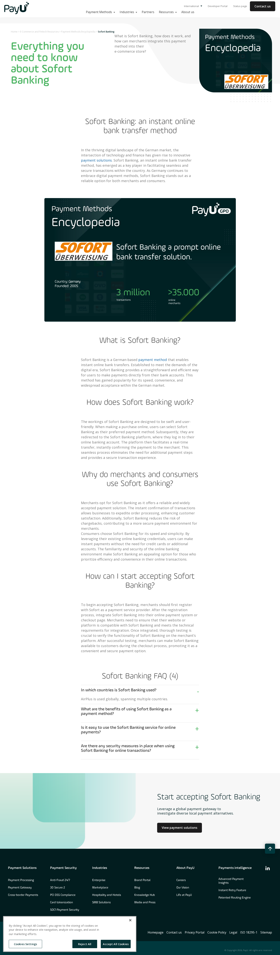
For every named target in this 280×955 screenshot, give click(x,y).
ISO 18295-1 (248, 932)
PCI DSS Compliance (62, 895)
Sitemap (266, 932)
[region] (69, 934)
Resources (141, 868)
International (191, 6)
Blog (137, 887)
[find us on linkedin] (267, 868)
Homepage (155, 932)
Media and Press (144, 902)
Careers (181, 880)
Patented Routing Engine (234, 897)
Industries (99, 868)
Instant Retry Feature (232, 890)
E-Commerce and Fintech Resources (39, 31)
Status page (240, 6)
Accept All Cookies (116, 944)
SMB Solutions (101, 902)
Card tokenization (61, 902)
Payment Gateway (20, 887)
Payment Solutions (22, 868)
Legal (233, 932)
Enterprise (98, 880)
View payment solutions (179, 828)
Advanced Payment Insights (231, 881)
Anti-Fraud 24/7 (60, 880)
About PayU (185, 868)
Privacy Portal (194, 932)
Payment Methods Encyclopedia (78, 31)
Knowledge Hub (144, 895)
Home (14, 31)
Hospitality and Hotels (106, 895)
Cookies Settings (25, 944)
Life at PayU (184, 895)
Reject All (84, 944)
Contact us (262, 6)
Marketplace (100, 887)
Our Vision (182, 887)
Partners (148, 12)
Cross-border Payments (23, 895)
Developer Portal (217, 6)
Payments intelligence (235, 868)
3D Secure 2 (57, 887)
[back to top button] (270, 849)
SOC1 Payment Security (64, 909)
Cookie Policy (216, 932)
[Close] (130, 920)
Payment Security (63, 868)
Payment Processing (21, 880)
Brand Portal (142, 880)
